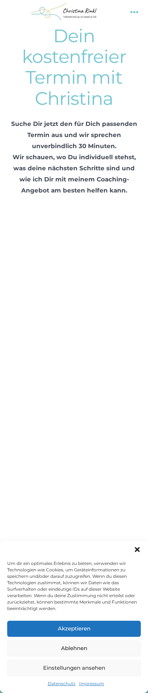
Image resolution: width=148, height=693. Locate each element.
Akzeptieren (74, 628)
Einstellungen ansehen (74, 667)
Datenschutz (61, 683)
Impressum (91, 683)
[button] (137, 549)
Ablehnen (74, 648)
